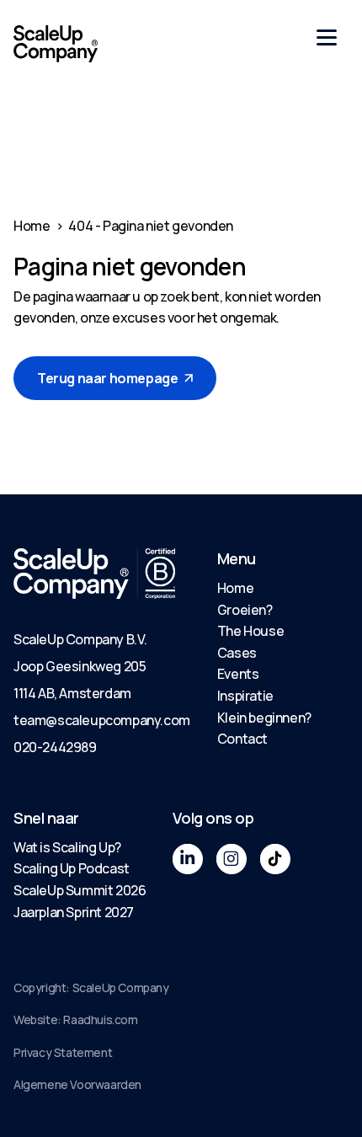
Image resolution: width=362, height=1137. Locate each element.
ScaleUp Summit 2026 (79, 890)
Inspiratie (245, 695)
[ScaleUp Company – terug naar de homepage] (55, 43)
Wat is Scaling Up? (67, 847)
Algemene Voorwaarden (77, 1084)
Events (238, 674)
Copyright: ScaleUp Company (91, 988)
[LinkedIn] (188, 859)
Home (31, 225)
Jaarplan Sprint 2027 (73, 912)
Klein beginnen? (264, 717)
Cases (237, 652)
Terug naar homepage (107, 378)
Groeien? (245, 610)
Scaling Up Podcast (71, 868)
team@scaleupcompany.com (101, 720)
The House (250, 631)
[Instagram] (231, 859)
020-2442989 (55, 747)
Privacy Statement (62, 1052)
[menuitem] (264, 589)
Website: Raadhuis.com (75, 1020)
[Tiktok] (275, 859)
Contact (242, 738)
